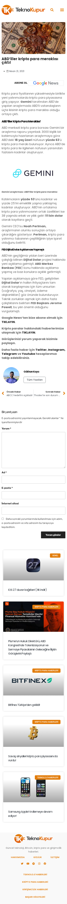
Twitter (41, 350)
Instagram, (56, 350)
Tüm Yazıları (35, 380)
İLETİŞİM (55, 857)
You (25, 354)
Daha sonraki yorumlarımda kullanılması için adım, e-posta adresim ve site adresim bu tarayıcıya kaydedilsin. (32, 523)
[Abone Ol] (46, 83)
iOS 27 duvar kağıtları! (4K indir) (27, 590)
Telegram (9, 354)
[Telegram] (33, 863)
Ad (4, 472)
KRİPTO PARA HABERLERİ (35, 882)
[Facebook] (44, 863)
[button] (52, 10)
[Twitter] (22, 863)
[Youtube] (27, 863)
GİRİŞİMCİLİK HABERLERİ (35, 889)
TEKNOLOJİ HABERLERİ (35, 874)
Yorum (6, 428)
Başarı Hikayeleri (35, 896)
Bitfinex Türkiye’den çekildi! (24, 705)
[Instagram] (39, 863)
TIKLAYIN (8, 322)
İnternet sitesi (10, 503)
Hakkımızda (18, 857)
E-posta (7, 487)
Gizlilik (37, 857)
